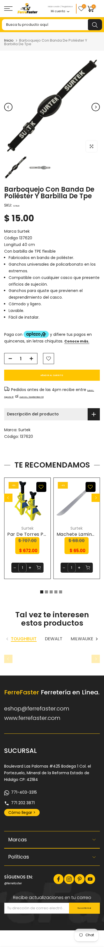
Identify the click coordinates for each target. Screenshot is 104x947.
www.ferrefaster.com (32, 718)
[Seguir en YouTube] (90, 879)
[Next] (96, 107)
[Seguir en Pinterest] (80, 879)
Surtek (24, 430)
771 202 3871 (23, 803)
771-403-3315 (24, 792)
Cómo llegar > (21, 812)
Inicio (9, 40)
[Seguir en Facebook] (59, 879)
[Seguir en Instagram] (69, 879)
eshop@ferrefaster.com (36, 708)
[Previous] (8, 107)
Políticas (18, 856)
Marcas (17, 839)
